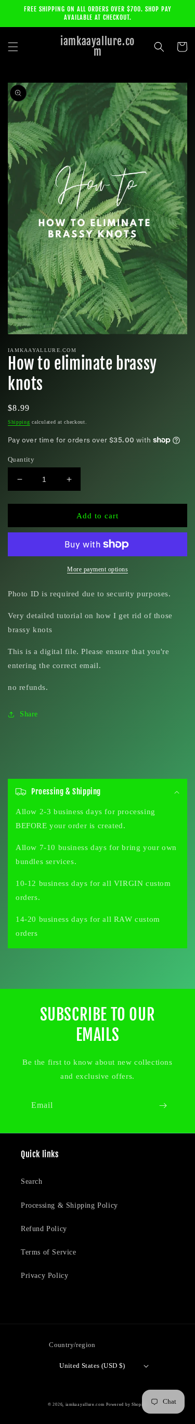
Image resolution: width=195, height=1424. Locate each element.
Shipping (19, 422)
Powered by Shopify (126, 1404)
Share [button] (29, 714)
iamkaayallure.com (85, 1404)
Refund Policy (44, 1229)
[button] (13, 46)
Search (32, 1181)
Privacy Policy (44, 1275)
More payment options (97, 569)
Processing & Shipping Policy (69, 1205)
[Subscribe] (162, 1105)
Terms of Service (48, 1252)
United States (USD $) (92, 1365)
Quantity (21, 459)
